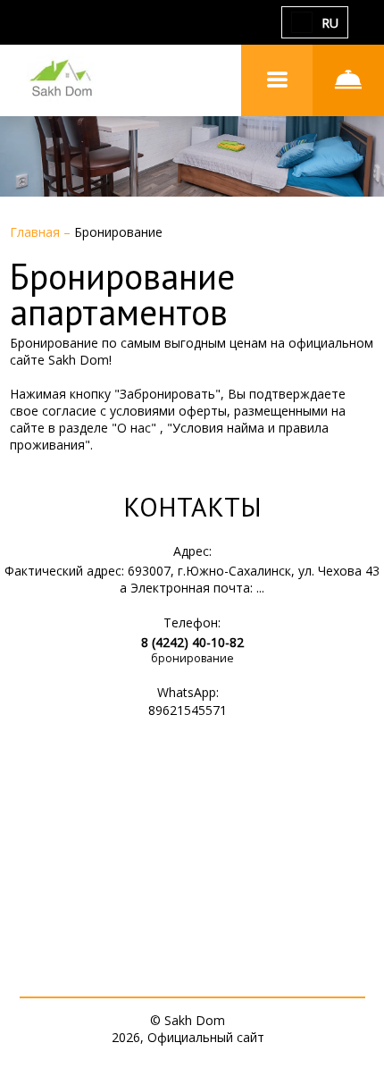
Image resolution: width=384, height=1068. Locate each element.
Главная (36, 231)
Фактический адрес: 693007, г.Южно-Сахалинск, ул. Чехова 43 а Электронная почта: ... (192, 579)
